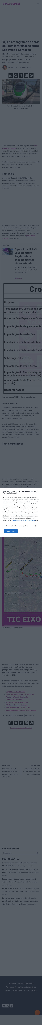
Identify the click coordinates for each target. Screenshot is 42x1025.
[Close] (38, 491)
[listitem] (21, 526)
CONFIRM (11, 531)
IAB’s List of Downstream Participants (23, 520)
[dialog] (21, 512)
